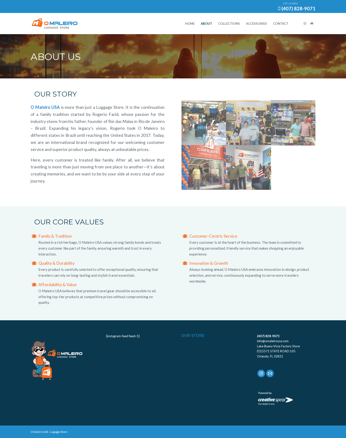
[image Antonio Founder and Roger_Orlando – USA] (248, 167)
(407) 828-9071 (298, 8)
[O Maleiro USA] (55, 23)
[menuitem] (190, 23)
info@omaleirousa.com (273, 341)
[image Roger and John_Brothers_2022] (293, 122)
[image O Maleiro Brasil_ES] (203, 167)
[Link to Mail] (311, 23)
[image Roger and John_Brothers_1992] (248, 122)
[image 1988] (203, 122)
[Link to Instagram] (304, 23)
